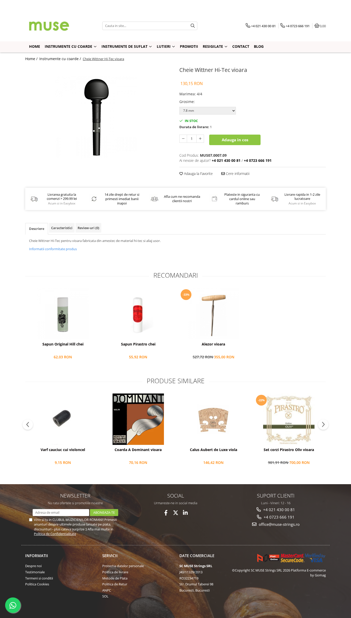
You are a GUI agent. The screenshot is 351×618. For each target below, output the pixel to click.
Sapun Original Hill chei (63, 344)
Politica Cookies (37, 584)
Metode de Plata (114, 578)
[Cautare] (192, 26)
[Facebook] (165, 512)
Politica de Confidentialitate (55, 533)
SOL (105, 596)
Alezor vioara (213, 344)
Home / (32, 58)
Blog (259, 46)
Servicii (110, 555)
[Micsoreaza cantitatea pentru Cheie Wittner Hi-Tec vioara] (183, 139)
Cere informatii (237, 173)
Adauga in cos (235, 139)
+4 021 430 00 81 (278, 509)
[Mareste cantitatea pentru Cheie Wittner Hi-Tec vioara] (200, 139)
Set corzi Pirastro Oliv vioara (289, 449)
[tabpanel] (98, 116)
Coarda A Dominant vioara (138, 449)
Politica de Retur (114, 584)
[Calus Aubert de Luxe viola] (213, 419)
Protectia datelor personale (123, 566)
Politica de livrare (115, 572)
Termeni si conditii (39, 578)
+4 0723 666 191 (278, 517)
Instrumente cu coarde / (60, 58)
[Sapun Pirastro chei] (138, 313)
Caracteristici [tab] (61, 228)
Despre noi (33, 566)
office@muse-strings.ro (279, 524)
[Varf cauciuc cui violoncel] (62, 419)
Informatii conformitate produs (53, 249)
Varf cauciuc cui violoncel (63, 449)
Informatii (36, 555)
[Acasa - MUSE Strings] (57, 26)
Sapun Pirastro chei (138, 344)
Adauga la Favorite (198, 173)
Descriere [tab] (36, 228)
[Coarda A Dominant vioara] (138, 419)
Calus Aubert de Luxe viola (213, 449)
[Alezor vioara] (213, 313)
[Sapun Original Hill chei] (62, 313)
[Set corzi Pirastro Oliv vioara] (288, 419)
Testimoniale (35, 572)
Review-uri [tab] (88, 228)
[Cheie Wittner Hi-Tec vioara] (98, 116)
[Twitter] (175, 512)
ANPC (106, 590)
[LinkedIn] (185, 512)
